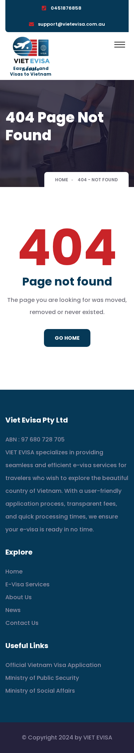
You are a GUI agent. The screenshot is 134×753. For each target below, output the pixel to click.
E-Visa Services (27, 584)
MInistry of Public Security (42, 678)
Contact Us (22, 623)
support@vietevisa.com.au (71, 24)
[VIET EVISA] (30, 50)
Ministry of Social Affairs (40, 691)
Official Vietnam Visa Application (53, 665)
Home (61, 180)
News (13, 610)
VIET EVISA (97, 737)
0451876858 (66, 8)
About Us (18, 597)
